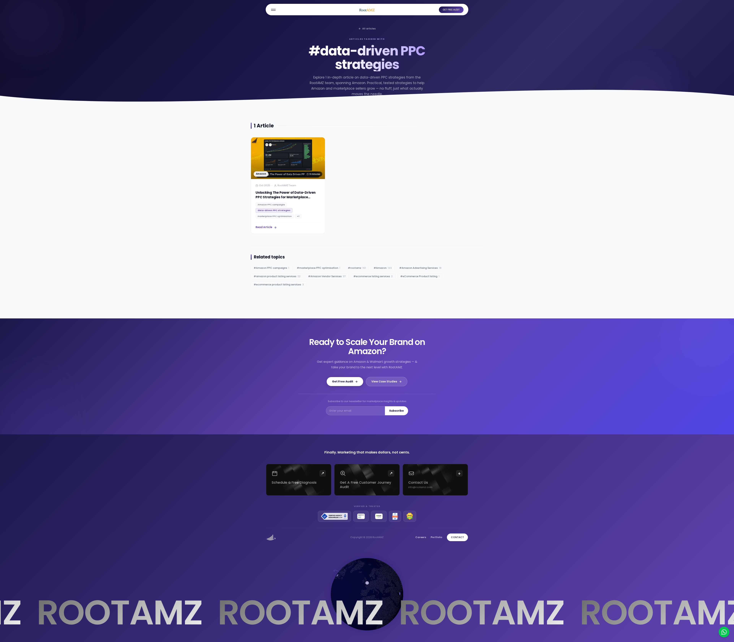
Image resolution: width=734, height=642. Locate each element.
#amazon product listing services (277, 276)
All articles (369, 28)
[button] (273, 9)
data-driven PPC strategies (274, 210)
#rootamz (357, 268)
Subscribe (396, 411)
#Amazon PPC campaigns (271, 268)
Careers (420, 537)
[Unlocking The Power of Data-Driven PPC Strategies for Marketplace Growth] (288, 185)
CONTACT (457, 537)
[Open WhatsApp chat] (724, 632)
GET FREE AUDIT (451, 9)
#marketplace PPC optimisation (318, 268)
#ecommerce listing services (373, 276)
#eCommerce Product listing (419, 276)
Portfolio (436, 537)
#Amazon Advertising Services (420, 268)
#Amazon (383, 268)
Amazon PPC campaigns (271, 204)
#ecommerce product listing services (279, 284)
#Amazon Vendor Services (327, 276)
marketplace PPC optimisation (275, 216)
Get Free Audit (342, 381)
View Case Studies (384, 381)
